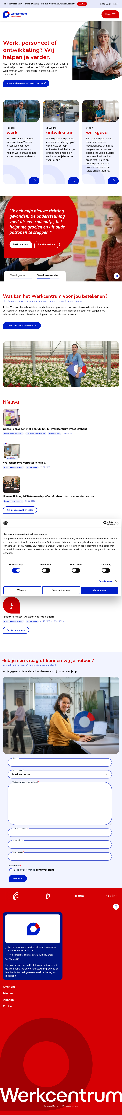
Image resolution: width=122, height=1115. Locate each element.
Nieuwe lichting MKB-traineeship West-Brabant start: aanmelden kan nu (48, 496)
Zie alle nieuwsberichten (20, 510)
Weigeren (22, 590)
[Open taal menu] (116, 4)
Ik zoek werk (54, 433)
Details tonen (105, 581)
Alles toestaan (99, 590)
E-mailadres (17, 840)
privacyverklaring (45, 869)
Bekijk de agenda (16, 630)
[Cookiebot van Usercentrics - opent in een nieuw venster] (106, 523)
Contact (82, 4)
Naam (15, 758)
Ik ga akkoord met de (34, 869)
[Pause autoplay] (117, 276)
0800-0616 (14, 959)
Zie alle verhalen (47, 244)
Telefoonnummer (19, 828)
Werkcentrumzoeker (70, 1106)
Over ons (9, 987)
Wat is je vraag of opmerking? (25, 782)
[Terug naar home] (15, 14)
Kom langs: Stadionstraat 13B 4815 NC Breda (29, 954)
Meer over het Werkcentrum (22, 325)
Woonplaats (17, 852)
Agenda (8, 1000)
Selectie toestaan (61, 590)
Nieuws (8, 993)
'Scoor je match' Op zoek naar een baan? (28, 616)
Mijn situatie (17, 770)
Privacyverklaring (51, 1106)
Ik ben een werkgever (13, 433)
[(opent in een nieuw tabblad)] (16, 896)
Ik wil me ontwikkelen (36, 433)
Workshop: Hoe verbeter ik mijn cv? (25, 462)
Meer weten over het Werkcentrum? (26, 83)
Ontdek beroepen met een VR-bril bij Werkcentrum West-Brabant (45, 429)
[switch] (46, 570)
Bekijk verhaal (20, 244)
